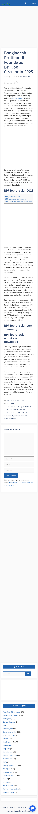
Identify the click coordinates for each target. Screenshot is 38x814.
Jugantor (6, 749)
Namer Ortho (8, 759)
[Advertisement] (19, 27)
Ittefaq (5, 739)
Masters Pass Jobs (10, 755)
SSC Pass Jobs (8, 785)
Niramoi (5, 807)
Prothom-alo (8, 772)
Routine (6, 782)
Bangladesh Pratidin (11, 715)
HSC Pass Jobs (8, 735)
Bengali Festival (9, 722)
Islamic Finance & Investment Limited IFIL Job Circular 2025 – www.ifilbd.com (16, 415)
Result (5, 779)
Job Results (7, 745)
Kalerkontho (7, 752)
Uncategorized (8, 792)
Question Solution (10, 775)
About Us (13, 807)
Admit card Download (11, 712)
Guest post (22, 807)
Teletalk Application (11, 789)
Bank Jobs (7, 718)
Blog (5, 725)
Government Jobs (9, 732)
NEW (5, 762)
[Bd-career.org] (5, 3)
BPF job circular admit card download (18, 201)
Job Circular (11, 400)
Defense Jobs (8, 728)
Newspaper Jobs (9, 765)
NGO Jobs (20, 400)
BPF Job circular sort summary (16, 199)
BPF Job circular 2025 (13, 196)
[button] (25, 3)
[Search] (28, 673)
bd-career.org (17, 98)
